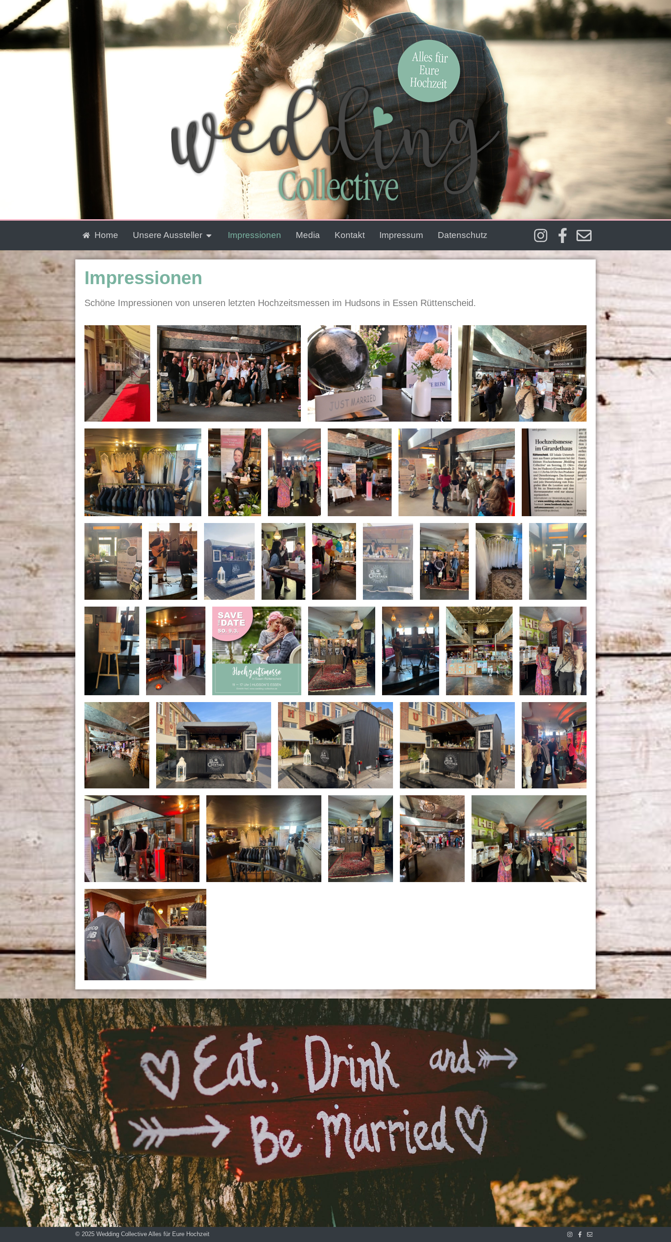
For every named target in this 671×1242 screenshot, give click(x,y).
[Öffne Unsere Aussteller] (208, 235)
